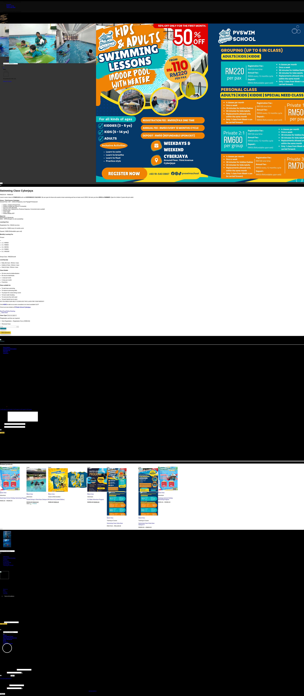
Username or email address (8, 669)
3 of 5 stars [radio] (16, 409)
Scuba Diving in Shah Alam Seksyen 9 (37, 499)
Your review (4, 421)
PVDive (2, 341)
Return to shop (7, 81)
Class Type (3, 315)
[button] (3, 68)
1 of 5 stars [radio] (3, 409)
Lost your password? (6, 678)
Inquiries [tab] (5, 353)
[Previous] (0, 183)
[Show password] (22, 688)
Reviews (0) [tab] (6, 350)
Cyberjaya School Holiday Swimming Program (165, 498)
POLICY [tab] (5, 351)
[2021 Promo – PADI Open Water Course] (7, 546)
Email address (4, 685)
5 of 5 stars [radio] (29, 409)
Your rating (3, 407)
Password (3, 672)
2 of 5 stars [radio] (9, 409)
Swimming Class (8, 636)
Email (2, 427)
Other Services (7, 639)
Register (2, 693)
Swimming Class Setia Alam (115, 523)
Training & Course (8, 565)
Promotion (6, 561)
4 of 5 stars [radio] (22, 409)
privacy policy (92, 691)
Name (2, 424)
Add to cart (3, 328)
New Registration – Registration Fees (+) (16, 321)
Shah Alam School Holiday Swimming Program (13, 498)
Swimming (6, 564)
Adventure (6, 556)
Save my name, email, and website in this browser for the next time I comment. (24, 430)
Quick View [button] (3, 492)
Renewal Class (6, 324)
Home (5, 635)
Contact (5, 592)
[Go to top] (0, 629)
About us (5, 589)
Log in (12, 675)
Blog (4, 590)
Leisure (5, 559)
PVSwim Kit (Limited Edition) (56, 499)
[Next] (2, 183)
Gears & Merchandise (9, 558)
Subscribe (3, 623)
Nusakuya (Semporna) (10, 638)
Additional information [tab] (10, 349)
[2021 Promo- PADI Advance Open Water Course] (7, 538)
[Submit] (3, 65)
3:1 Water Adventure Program (95, 499)
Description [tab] (6, 347)
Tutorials (5, 593)
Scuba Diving (7, 562)
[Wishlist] (0, 491)
